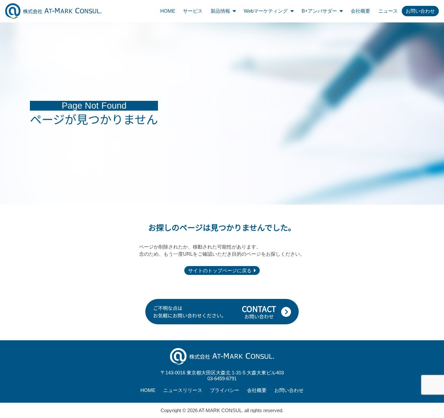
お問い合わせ (420, 11)
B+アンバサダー (319, 11)
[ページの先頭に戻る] (437, 285)
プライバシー (224, 390)
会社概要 (360, 11)
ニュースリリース (182, 390)
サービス (192, 11)
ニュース (388, 11)
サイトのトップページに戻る (220, 270)
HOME (167, 11)
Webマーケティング (266, 11)
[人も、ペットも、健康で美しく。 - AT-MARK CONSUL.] (53, 11)
